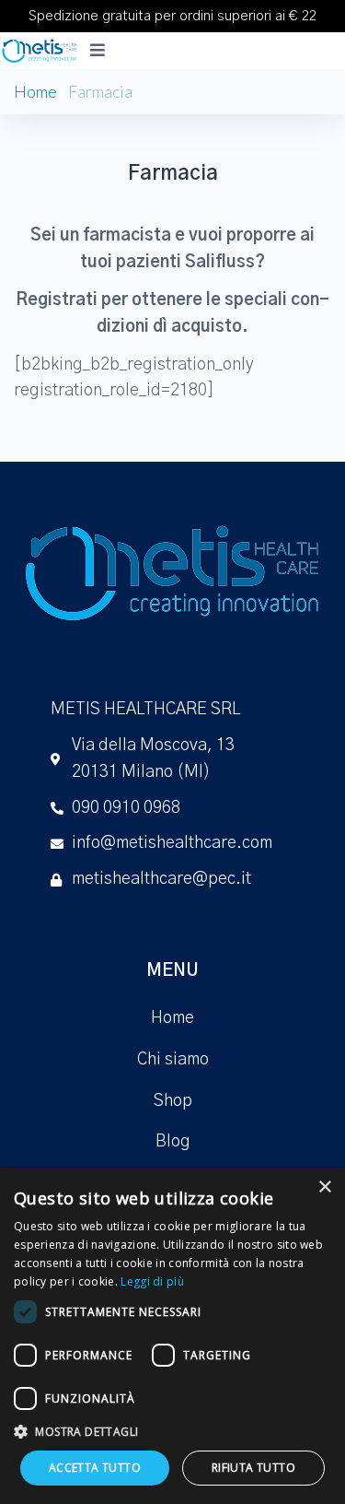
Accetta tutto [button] (95, 1467)
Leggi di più (152, 1281)
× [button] (324, 1187)
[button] (172, 1431)
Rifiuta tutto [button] (253, 1467)
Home (35, 91)
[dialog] (172, 1336)
